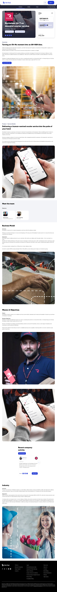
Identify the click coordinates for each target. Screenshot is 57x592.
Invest (37, 6)
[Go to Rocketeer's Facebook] (9, 35)
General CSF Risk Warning (32, 569)
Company (20, 6)
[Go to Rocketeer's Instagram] (5, 35)
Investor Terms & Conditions (32, 572)
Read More (35, 473)
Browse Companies (19, 567)
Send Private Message (20, 31)
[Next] (39, 462)
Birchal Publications (47, 572)
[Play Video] (28, 92)
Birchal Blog (46, 570)
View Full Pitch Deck (7, 62)
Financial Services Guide (31, 567)
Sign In (51, 2)
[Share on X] (27, 473)
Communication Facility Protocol (33, 574)
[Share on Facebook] (23, 473)
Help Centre (46, 576)
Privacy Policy (29, 576)
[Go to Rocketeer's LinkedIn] (11, 35)
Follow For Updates (9, 31)
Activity (28, 6)
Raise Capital (17, 569)
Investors (17, 570)
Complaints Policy (30, 578)
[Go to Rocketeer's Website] (7, 35)
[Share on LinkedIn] (25, 473)
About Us (45, 567)
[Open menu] (45, 2)
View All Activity (22, 453)
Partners (45, 574)
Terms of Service (30, 570)
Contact (45, 569)
